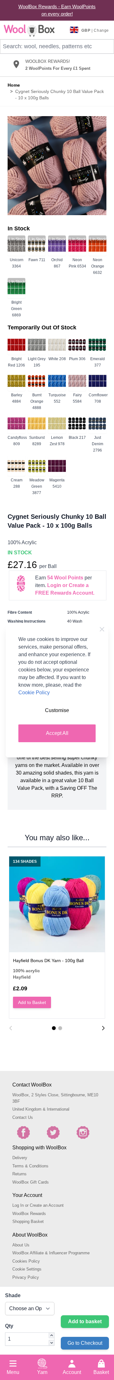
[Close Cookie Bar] (102, 629)
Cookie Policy (34, 692)
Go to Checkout (84, 1343)
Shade (13, 1295)
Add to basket (85, 1321)
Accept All (57, 733)
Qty (9, 1326)
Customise (57, 710)
